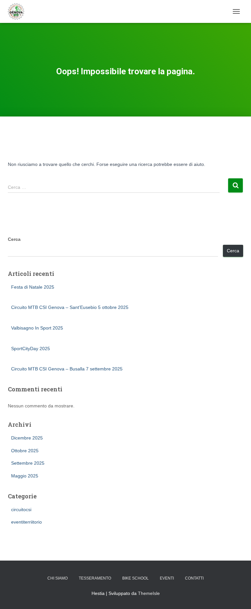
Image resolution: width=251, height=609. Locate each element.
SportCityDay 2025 (30, 348)
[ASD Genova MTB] (18, 11)
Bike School (135, 578)
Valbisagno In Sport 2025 (37, 328)
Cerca (14, 239)
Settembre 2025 (27, 463)
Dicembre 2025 (27, 437)
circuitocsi (21, 509)
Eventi (167, 578)
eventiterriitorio (26, 522)
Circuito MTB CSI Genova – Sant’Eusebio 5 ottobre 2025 (69, 307)
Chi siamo (57, 578)
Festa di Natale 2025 (32, 287)
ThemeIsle (149, 593)
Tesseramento (95, 578)
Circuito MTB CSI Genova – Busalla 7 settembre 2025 (67, 368)
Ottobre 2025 (25, 450)
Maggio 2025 (24, 475)
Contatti (194, 578)
